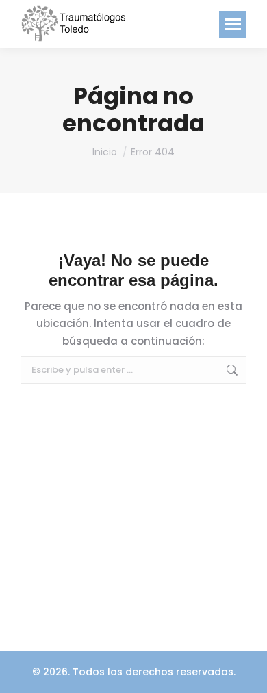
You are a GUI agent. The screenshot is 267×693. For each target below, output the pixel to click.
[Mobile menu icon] (232, 24)
